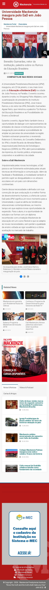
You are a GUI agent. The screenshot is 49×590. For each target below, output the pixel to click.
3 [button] (28, 276)
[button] (44, 257)
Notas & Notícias (10, 388)
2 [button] (24, 276)
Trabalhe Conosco (25, 575)
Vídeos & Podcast (26, 388)
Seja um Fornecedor (25, 577)
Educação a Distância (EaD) (22, 90)
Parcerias (19, 73)
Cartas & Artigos (10, 394)
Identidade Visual (25, 572)
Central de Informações (24, 567)
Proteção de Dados (24, 570)
